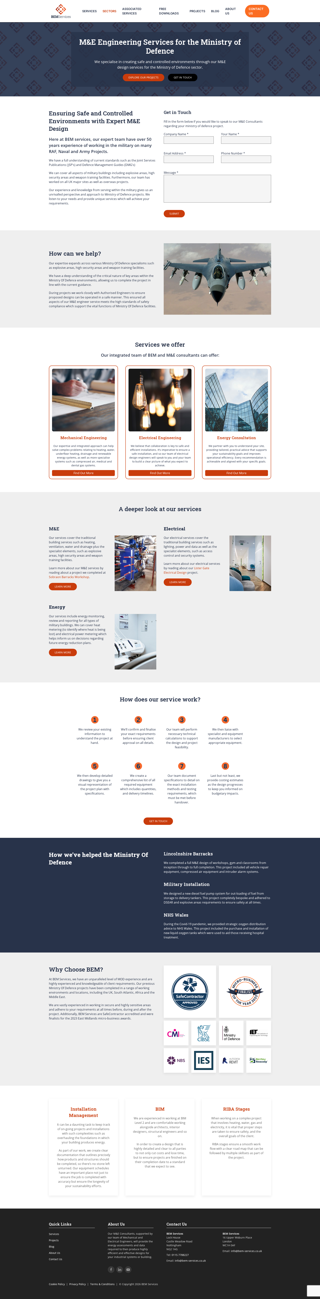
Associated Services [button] (131, 11)
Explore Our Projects (144, 77)
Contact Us (256, 11)
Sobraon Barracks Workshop (69, 577)
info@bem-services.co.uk (190, 1260)
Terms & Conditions (102, 1284)
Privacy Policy (77, 1284)
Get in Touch (183, 77)
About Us (230, 11)
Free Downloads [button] (169, 11)
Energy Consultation (236, 437)
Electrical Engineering (160, 437)
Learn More (63, 586)
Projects (197, 11)
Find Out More (84, 473)
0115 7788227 (180, 1255)
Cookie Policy (57, 1284)
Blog (215, 11)
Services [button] (89, 11)
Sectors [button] (109, 11)
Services (54, 1234)
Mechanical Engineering (83, 437)
